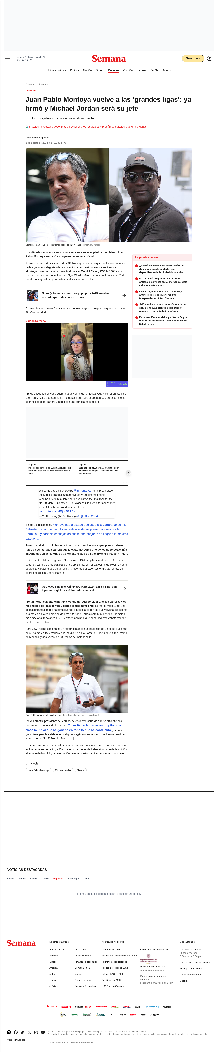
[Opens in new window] (16, 1032)
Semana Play (56, 949)
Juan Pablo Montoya (38, 770)
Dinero (53, 961)
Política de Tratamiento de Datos (119, 955)
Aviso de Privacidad (19, 1040)
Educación (80, 949)
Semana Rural (82, 967)
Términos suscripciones (114, 961)
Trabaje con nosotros (191, 968)
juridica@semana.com (152, 969)
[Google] (9, 1032)
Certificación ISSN (111, 980)
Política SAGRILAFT (112, 974)
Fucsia (53, 980)
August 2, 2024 (87, 516)
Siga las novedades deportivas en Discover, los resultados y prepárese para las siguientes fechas (88, 126)
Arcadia (53, 967)
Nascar (81, 770)
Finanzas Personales (86, 961)
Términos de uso (111, 949)
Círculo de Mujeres (85, 980)
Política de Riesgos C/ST (115, 967)
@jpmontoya (82, 490)
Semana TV (55, 955)
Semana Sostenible (85, 986)
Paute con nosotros (190, 974)
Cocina (78, 974)
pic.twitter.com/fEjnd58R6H (57, 511)
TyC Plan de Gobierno (113, 986)
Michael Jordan (63, 770)
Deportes (43, 84)
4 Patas (53, 986)
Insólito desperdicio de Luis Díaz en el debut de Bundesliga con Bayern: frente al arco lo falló (49, 471)
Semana (30, 84)
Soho (52, 974)
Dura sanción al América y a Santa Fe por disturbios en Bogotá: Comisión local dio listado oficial (99, 471)
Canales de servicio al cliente (195, 962)
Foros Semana (83, 955)
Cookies (184, 980)
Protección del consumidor (154, 949)
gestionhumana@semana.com (156, 982)
